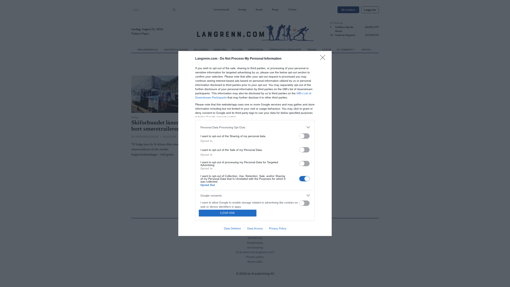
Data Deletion (232, 228)
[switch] (304, 136)
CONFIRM (227, 212)
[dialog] (255, 143)
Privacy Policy (277, 228)
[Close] (324, 59)
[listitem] (255, 127)
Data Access (255, 228)
